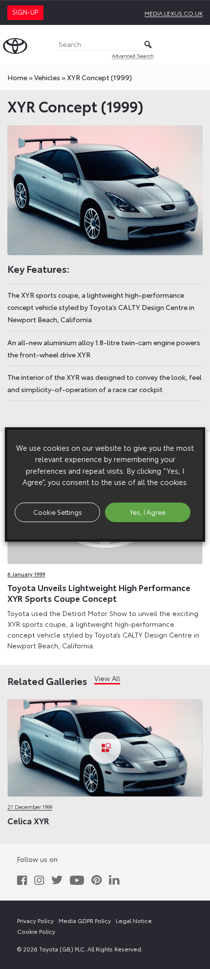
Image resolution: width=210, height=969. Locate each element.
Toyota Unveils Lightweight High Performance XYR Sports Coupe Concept (98, 592)
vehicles (47, 77)
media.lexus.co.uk (174, 13)
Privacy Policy (35, 920)
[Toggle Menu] (197, 44)
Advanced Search (133, 55)
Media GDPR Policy (85, 920)
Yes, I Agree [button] (148, 511)
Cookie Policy (36, 931)
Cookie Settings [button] (57, 511)
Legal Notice (134, 920)
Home (17, 77)
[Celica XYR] (105, 748)
